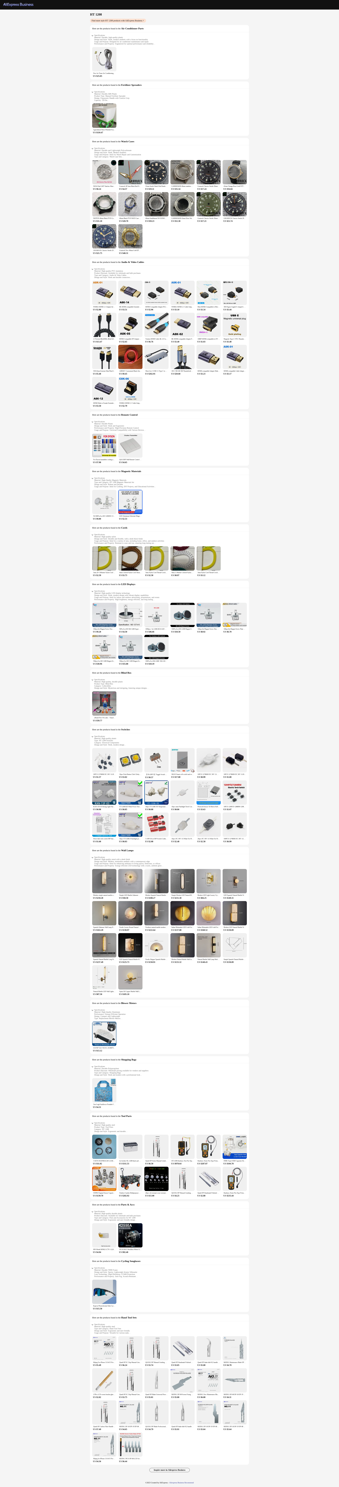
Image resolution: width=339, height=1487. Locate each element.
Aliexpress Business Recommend (181, 1483)
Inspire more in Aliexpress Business (169, 1470)
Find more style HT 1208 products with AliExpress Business (117, 20)
